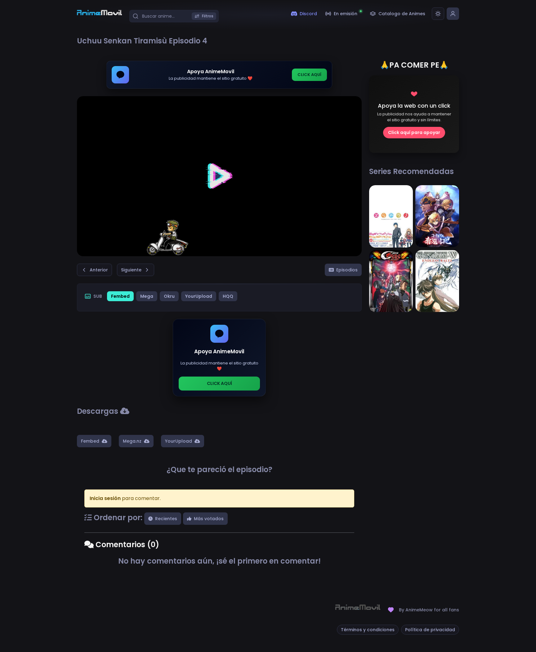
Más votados (209, 519)
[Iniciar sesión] (453, 13)
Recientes (166, 519)
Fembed (120, 296)
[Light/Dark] (438, 13)
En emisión (345, 14)
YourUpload (198, 296)
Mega (146, 296)
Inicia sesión (105, 498)
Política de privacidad (430, 630)
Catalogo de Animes (401, 14)
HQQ (228, 296)
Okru (169, 296)
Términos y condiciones (368, 630)
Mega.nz (132, 441)
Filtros (207, 16)
